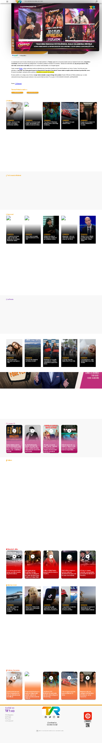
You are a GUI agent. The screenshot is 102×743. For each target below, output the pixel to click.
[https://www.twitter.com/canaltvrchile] (50, 717)
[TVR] (7, 1)
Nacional (29, 120)
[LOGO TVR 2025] (18, 1)
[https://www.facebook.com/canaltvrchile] (46, 717)
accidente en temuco (32, 92)
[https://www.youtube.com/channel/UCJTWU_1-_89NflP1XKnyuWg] (58, 717)
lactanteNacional (17, 92)
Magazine (10, 120)
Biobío (20, 68)
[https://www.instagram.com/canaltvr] (54, 717)
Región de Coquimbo (28, 357)
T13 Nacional (18, 83)
